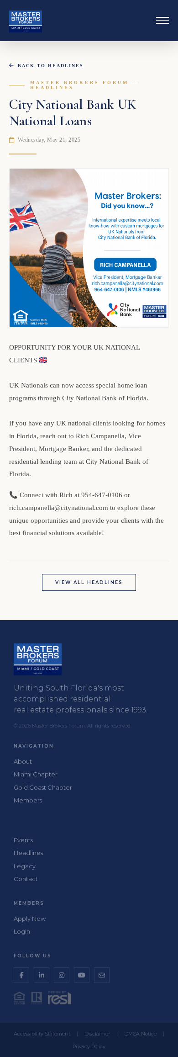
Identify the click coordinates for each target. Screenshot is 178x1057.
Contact (26, 878)
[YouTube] (81, 975)
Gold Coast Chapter (43, 787)
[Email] (102, 975)
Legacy (25, 866)
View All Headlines (89, 582)
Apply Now (30, 918)
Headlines (28, 852)
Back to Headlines (51, 65)
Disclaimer (97, 1033)
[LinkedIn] (41, 975)
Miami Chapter (36, 774)
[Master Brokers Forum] (25, 21)
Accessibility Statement (42, 1033)
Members (28, 800)
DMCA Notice (140, 1033)
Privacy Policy (89, 1046)
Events (23, 840)
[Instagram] (61, 975)
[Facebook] (21, 975)
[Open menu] (162, 20)
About (23, 761)
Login (22, 931)
